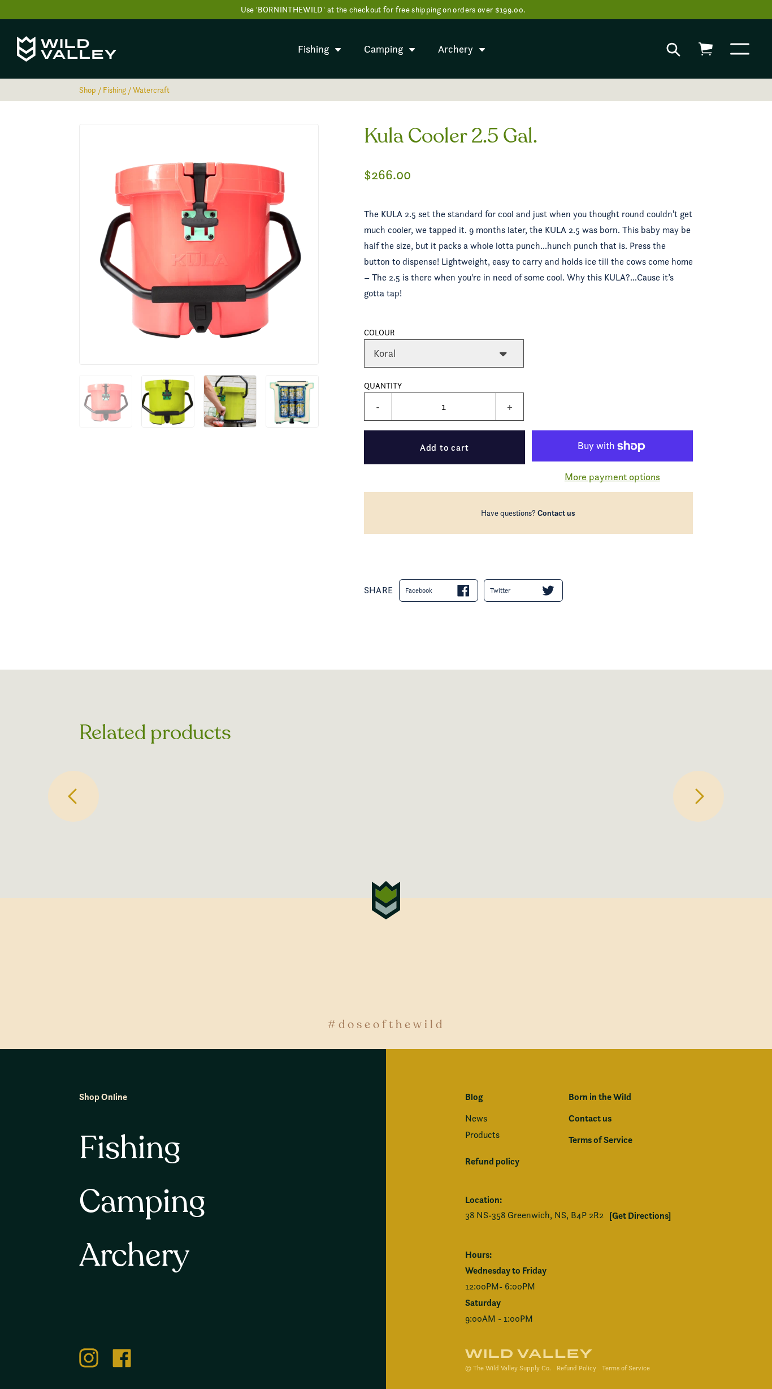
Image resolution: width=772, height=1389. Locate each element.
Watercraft (151, 89)
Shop (87, 89)
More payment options (612, 476)
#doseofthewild (386, 1024)
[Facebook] (122, 1356)
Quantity (383, 385)
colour (379, 332)
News (476, 1118)
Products (482, 1134)
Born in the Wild (600, 1096)
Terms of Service (600, 1139)
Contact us (556, 513)
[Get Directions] (640, 1215)
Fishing (114, 89)
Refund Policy (576, 1368)
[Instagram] (88, 1356)
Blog (474, 1096)
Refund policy (492, 1161)
